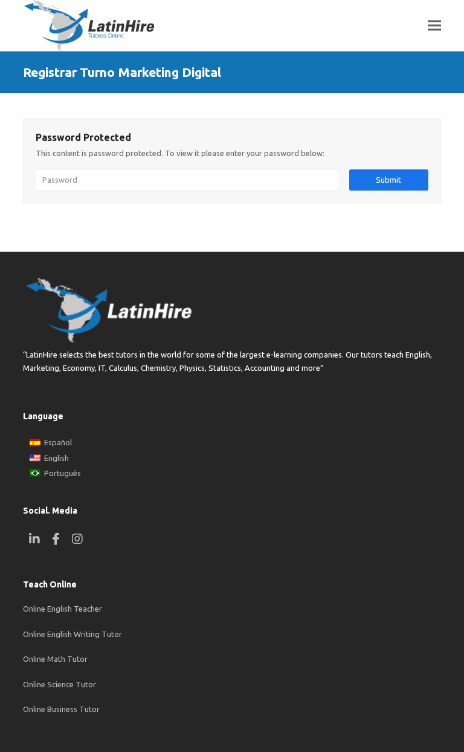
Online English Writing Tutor (72, 634)
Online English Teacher (62, 608)
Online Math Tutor (55, 659)
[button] (434, 26)
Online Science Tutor (59, 684)
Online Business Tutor (61, 709)
